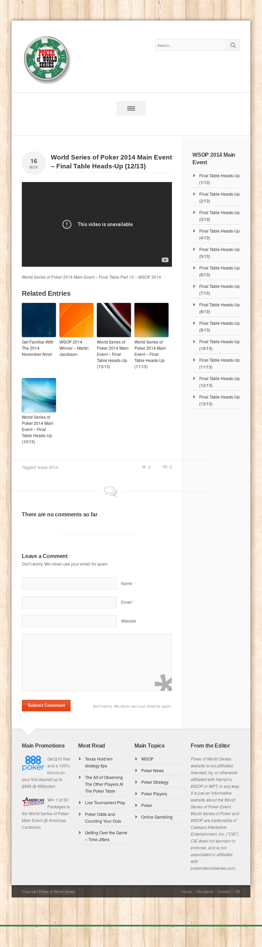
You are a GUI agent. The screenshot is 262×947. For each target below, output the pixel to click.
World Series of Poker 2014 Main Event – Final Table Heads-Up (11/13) (150, 354)
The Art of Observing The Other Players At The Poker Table (104, 784)
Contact (224, 891)
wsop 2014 (48, 467)
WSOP (147, 759)
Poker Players (154, 793)
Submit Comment (46, 705)
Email (127, 602)
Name (128, 583)
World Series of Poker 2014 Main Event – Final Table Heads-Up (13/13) (113, 354)
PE (237, 891)
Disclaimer (205, 891)
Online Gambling (157, 817)
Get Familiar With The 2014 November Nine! (38, 348)
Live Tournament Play (105, 802)
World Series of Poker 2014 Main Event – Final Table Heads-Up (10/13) (38, 429)
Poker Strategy (155, 782)
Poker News (152, 770)
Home (187, 891)
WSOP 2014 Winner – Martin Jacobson (74, 348)
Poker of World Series (57, 891)
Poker (146, 805)
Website (128, 621)
